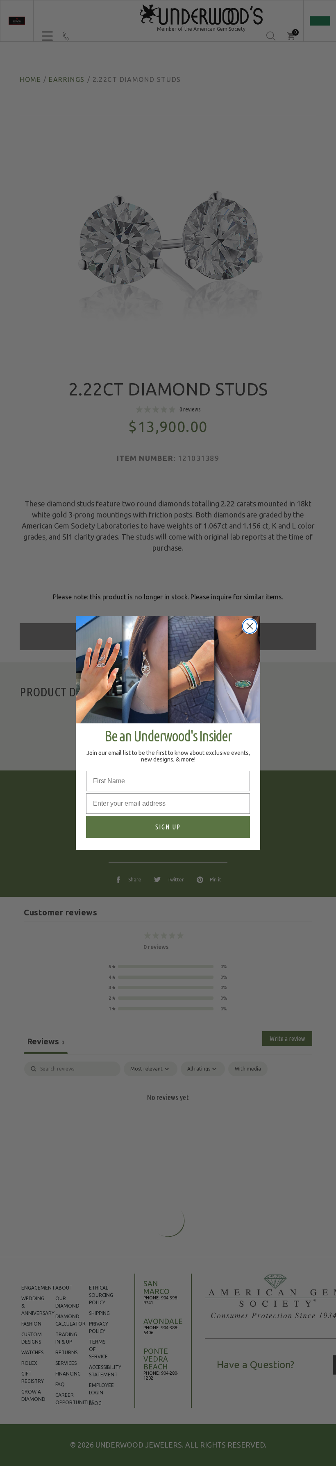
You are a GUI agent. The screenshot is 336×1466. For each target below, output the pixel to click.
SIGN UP (168, 827)
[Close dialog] (250, 626)
